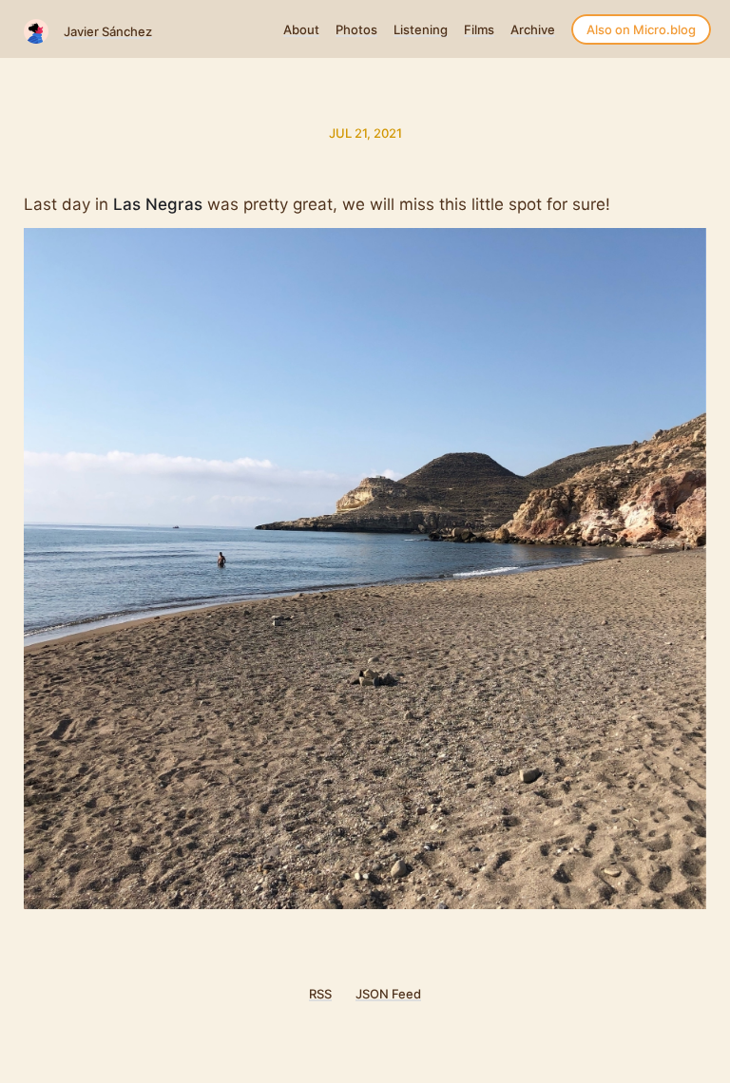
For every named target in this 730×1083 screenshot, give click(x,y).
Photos (356, 29)
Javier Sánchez (108, 31)
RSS (320, 993)
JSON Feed (388, 993)
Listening (421, 29)
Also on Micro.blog (641, 29)
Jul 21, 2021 (365, 133)
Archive (532, 29)
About (301, 29)
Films (479, 29)
